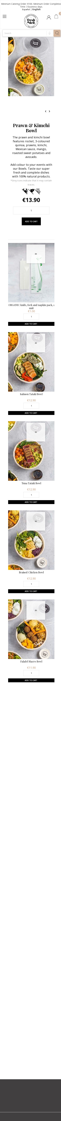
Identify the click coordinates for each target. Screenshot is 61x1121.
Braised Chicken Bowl (31, 572)
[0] (56, 17)
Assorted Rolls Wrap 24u (31, 1046)
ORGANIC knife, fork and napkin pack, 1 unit (31, 306)
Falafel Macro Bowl (31, 661)
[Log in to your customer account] (49, 18)
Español (26, 9)
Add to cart (31, 221)
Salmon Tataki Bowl (31, 394)
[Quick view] (35, 254)
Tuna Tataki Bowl (31, 483)
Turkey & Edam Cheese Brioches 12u (31, 956)
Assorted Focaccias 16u (31, 778)
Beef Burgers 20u (31, 867)
